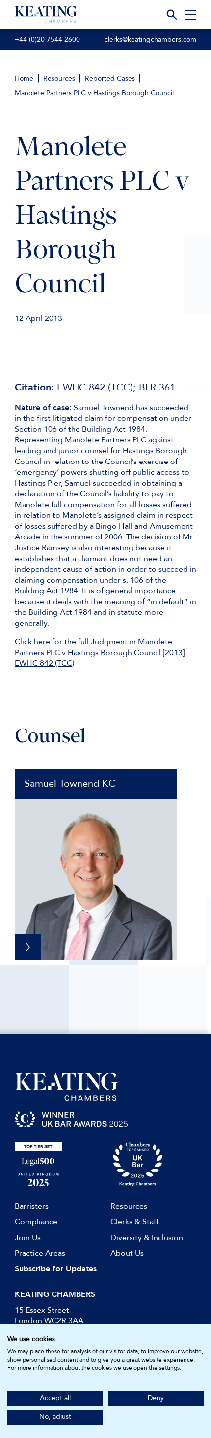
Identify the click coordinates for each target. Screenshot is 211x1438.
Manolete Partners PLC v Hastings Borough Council (94, 92)
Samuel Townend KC (70, 783)
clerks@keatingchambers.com (150, 39)
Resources (59, 78)
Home (24, 78)
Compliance (36, 1222)
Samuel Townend (104, 407)
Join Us (28, 1237)
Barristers (32, 1206)
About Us (127, 1253)
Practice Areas (40, 1253)
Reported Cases (110, 78)
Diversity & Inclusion (146, 1237)
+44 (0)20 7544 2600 (47, 39)
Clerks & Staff (134, 1222)
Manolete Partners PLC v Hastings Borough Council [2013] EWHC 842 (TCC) (100, 652)
